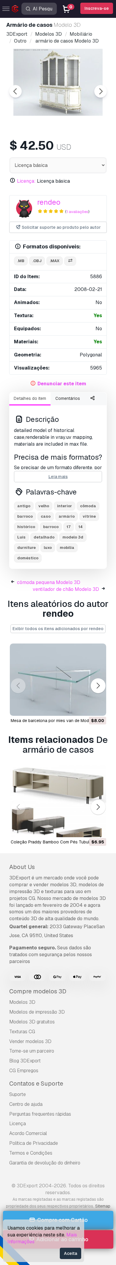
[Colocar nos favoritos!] (97, 707)
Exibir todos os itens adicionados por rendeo (58, 628)
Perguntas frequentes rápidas (40, 1114)
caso (46, 516)
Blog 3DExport (25, 1061)
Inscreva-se (96, 8)
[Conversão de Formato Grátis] (70, 261)
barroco (25, 516)
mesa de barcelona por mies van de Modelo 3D (56, 720)
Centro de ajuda (26, 1104)
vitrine (89, 516)
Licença (17, 1123)
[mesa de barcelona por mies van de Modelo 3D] (58, 680)
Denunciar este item (61, 384)
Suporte (17, 1094)
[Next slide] (100, 91)
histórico (26, 526)
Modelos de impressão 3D (37, 1012)
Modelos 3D (22, 1002)
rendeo (48, 202)
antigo (23, 505)
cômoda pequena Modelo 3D (48, 582)
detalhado (44, 537)
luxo (48, 547)
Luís (21, 537)
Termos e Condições (30, 1153)
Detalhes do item (30, 398)
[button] (98, 685)
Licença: (26, 181)
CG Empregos (23, 1070)
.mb (20, 260)
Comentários (67, 398)
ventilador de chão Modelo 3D (66, 589)
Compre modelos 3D (37, 991)
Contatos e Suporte (36, 1083)
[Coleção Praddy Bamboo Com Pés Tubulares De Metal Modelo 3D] (58, 801)
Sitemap (102, 1206)
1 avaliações (77, 211)
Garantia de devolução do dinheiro (44, 1163)
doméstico (27, 558)
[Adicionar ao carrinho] (85, 707)
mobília (67, 547)
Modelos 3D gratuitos (32, 1022)
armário (67, 516)
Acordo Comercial (28, 1133)
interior (64, 505)
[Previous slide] (15, 91)
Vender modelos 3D (30, 1041)
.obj (37, 260)
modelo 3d (72, 537)
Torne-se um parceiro (31, 1051)
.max (54, 260)
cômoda (88, 505)
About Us (22, 867)
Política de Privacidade (33, 1143)
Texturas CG (22, 1031)
